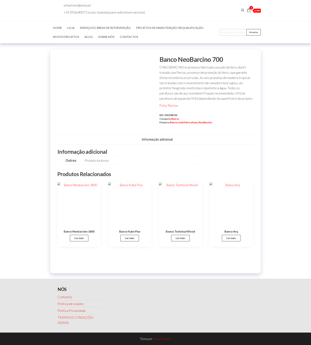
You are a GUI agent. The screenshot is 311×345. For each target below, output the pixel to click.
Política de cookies (71, 304)
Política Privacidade (72, 311)
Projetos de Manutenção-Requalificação (170, 27)
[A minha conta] (242, 10)
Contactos (129, 36)
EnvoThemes (162, 339)
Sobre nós (106, 36)
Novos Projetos (66, 36)
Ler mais (79, 238)
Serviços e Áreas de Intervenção (105, 27)
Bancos (175, 119)
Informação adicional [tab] (157, 139)
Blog (89, 36)
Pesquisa (253, 32)
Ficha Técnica (168, 105)
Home (57, 27)
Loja (71, 27)
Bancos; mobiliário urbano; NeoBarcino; (191, 122)
